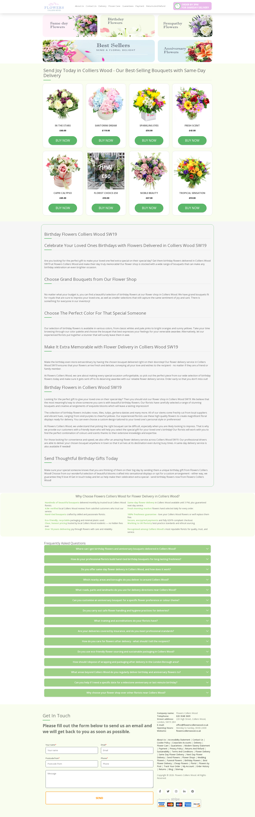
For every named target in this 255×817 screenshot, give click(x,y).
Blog (171, 769)
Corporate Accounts (181, 742)
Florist (194, 763)
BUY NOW (63, 140)
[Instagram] (176, 791)
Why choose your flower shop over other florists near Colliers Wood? (126, 692)
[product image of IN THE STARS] (62, 103)
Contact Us (91, 6)
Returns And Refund (155, 6)
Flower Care (114, 6)
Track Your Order (172, 766)
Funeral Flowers (174, 760)
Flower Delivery (202, 751)
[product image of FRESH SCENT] (192, 103)
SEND (99, 798)
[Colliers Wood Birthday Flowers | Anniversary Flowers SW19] (53, 6)
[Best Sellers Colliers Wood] (99, 51)
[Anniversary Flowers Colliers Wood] (185, 51)
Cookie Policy (163, 742)
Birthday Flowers (192, 760)
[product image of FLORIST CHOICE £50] (106, 171)
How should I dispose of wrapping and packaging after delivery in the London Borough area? (126, 662)
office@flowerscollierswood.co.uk (192, 725)
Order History (202, 766)
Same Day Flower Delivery (171, 754)
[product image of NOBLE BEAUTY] (149, 171)
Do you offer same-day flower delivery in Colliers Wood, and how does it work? (126, 569)
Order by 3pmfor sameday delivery (195, 6)
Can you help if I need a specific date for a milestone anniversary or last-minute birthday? (126, 682)
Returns (162, 769)
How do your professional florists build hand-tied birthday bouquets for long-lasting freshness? (126, 559)
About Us (79, 6)
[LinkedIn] (184, 791)
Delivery (102, 6)
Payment (139, 6)
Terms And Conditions (182, 751)
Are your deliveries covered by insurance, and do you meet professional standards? (126, 631)
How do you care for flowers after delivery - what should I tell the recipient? (126, 641)
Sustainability (163, 751)
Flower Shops (188, 757)
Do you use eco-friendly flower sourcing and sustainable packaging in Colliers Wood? (126, 651)
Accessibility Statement (179, 739)
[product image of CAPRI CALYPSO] (62, 171)
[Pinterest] (192, 791)
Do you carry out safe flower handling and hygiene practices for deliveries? (126, 610)
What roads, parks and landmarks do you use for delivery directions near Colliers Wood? (126, 589)
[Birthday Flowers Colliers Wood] (127, 26)
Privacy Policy (176, 748)
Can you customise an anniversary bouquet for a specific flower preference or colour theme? (125, 600)
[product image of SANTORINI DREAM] (106, 103)
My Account (188, 766)
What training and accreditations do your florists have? (126, 620)
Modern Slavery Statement (197, 745)
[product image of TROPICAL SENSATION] (192, 171)
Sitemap (179, 769)
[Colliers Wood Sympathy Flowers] (185, 26)
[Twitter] (168, 791)
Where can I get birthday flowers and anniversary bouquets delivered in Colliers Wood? (126, 548)
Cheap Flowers (181, 763)
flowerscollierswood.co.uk (188, 730)
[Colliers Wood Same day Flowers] (70, 26)
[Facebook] (160, 791)
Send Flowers (173, 757)
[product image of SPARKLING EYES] (149, 103)
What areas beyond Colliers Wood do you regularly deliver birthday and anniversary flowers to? (126, 672)
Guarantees (127, 6)
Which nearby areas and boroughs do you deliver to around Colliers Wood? (126, 579)
